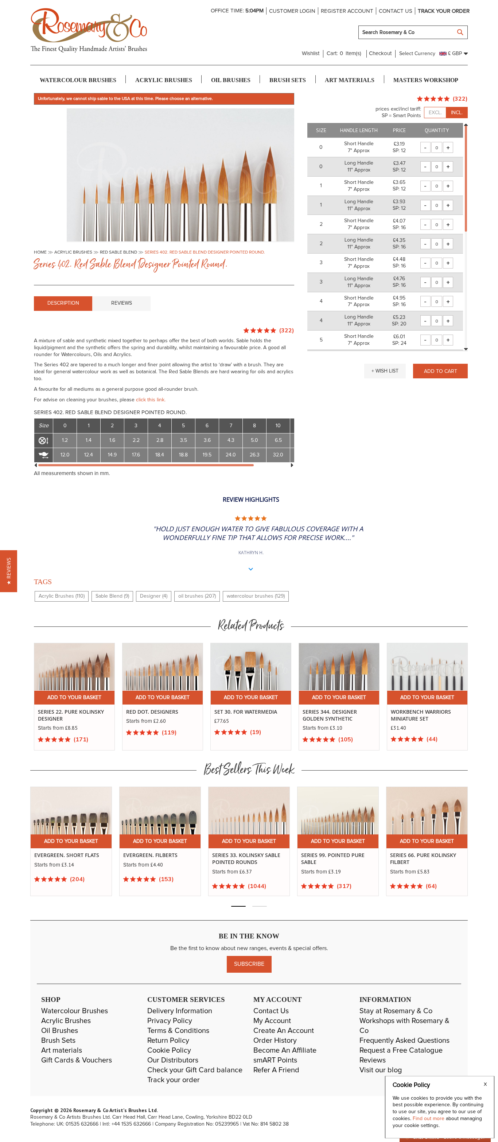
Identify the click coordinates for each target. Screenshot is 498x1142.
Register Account (347, 11)
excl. (435, 112)
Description (63, 303)
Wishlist (310, 53)
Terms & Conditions (178, 1030)
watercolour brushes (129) (256, 596)
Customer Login (292, 11)
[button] (385, 371)
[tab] (63, 303)
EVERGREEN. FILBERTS (65, 855)
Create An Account (283, 1030)
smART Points (275, 1060)
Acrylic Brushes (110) (62, 596)
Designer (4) (153, 596)
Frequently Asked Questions (404, 1040)
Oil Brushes (59, 1030)
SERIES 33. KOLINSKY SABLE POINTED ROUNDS (161, 858)
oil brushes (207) (197, 596)
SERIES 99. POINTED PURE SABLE (248, 858)
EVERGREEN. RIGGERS (420, 855)
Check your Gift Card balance (194, 1070)
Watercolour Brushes (74, 1011)
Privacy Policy (169, 1021)
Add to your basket (74, 697)
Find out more (429, 1118)
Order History (275, 1040)
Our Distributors (172, 1060)
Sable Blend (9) (112, 596)
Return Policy (168, 1040)
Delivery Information (179, 1011)
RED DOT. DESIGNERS (152, 711)
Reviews (121, 303)
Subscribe (249, 964)
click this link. (151, 399)
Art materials (61, 1050)
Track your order (444, 11)
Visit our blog (380, 1070)
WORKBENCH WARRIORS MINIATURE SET (421, 715)
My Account (272, 1021)
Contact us (395, 11)
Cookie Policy (169, 1050)
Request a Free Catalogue (401, 1050)
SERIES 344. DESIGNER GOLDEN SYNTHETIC (330, 715)
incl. (457, 112)
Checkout (380, 53)
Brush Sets (58, 1040)
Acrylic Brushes (66, 1021)
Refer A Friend (276, 1070)
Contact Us (271, 1011)
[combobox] (413, 32)
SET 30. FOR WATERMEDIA (245, 711)
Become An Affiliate (284, 1050)
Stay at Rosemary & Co (395, 1011)
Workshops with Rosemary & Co (404, 1025)
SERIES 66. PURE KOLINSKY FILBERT (338, 858)
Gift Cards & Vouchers (76, 1060)
